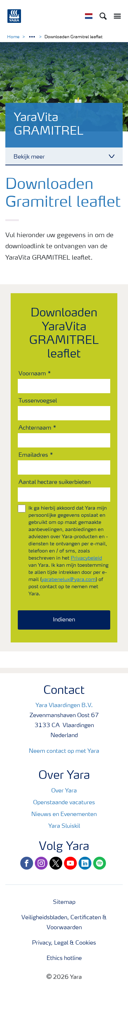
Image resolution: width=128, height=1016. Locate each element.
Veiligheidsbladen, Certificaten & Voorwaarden (64, 923)
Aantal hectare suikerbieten (54, 482)
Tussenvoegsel (37, 401)
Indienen (64, 620)
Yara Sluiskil (64, 826)
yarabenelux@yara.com (69, 579)
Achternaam (34, 428)
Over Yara (64, 791)
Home (13, 37)
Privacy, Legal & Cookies (64, 943)
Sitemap (64, 902)
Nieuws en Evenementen (64, 814)
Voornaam (32, 374)
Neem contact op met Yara (64, 751)
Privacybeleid (86, 558)
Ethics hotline (64, 958)
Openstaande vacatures (64, 803)
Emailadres (33, 455)
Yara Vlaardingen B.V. (64, 706)
